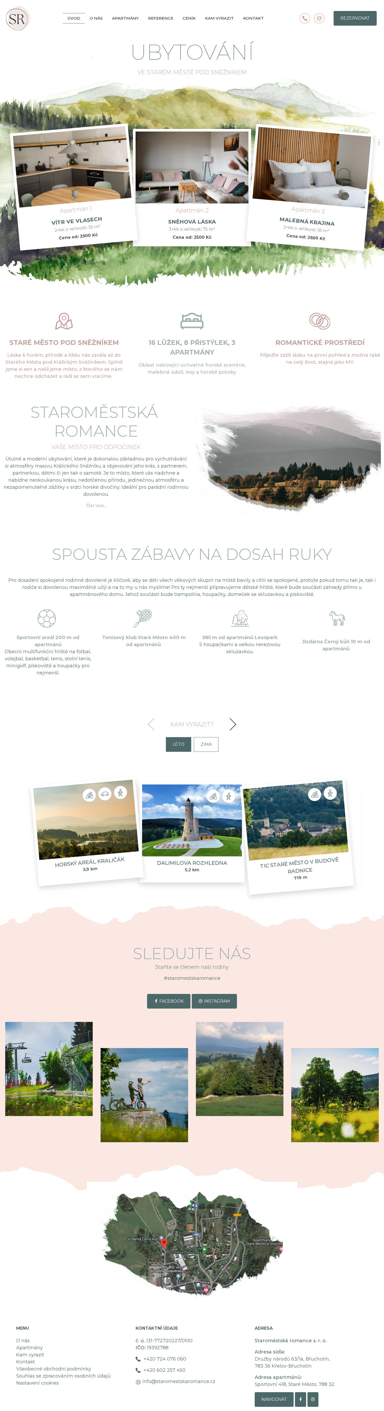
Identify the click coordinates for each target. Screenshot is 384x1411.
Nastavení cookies (37, 1383)
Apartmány (125, 18)
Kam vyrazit (219, 18)
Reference (160, 18)
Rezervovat (355, 18)
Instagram (217, 1001)
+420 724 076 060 (164, 1359)
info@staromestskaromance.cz (178, 1381)
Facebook (171, 1001)
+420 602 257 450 (164, 1370)
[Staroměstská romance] (49, 1069)
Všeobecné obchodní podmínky (53, 1369)
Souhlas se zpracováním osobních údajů (63, 1376)
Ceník (189, 18)
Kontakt (253, 18)
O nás (96, 18)
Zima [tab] (206, 744)
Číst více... (96, 505)
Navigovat (274, 1399)
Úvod (73, 18)
